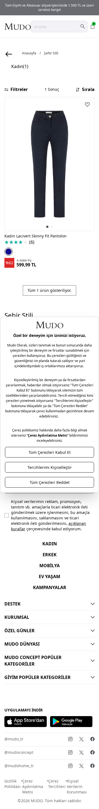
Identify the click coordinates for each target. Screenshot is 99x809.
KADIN (49, 544)
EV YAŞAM (49, 576)
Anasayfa (29, 53)
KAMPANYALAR (49, 587)
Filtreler (19, 89)
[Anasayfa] (17, 26)
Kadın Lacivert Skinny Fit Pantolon (35, 236)
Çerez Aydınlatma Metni (32, 786)
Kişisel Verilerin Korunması (77, 786)
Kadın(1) (19, 66)
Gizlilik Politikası (12, 783)
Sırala (88, 89)
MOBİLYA (49, 566)
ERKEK (50, 555)
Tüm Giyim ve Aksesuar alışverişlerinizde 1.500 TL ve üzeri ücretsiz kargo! (49, 7)
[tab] (47, 227)
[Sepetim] (93, 26)
